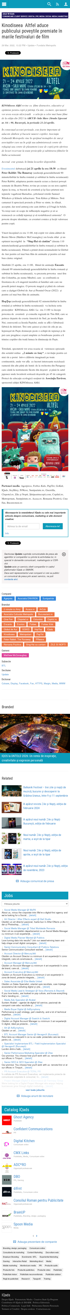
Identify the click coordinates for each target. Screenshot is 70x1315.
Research (26, 1278)
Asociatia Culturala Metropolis (18, 614)
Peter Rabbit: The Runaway (17, 639)
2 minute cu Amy (12, 609)
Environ (20, 624)
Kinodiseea (9, 634)
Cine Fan (8, 619)
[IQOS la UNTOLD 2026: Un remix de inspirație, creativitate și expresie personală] (35, 738)
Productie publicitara (26, 1269)
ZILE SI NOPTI (58, 644)
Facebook (24, 683)
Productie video (44, 1269)
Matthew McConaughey (15, 655)
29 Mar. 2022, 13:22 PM (13, 45)
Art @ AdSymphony (14, 1027)
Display (14, 683)
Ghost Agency (24, 1117)
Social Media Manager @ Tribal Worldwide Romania (29, 928)
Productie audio (51, 1265)
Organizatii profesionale (23, 1168)
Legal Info (26, 1305)
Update (31, 45)
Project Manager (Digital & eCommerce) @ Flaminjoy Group (33, 1080)
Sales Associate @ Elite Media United (23, 981)
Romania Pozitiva (12, 644)
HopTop (38, 629)
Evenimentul (8, 168)
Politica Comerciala (11, 1305)
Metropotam (25, 634)
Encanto (8, 624)
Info (7, 533)
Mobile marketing (10, 1265)
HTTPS (38, 683)
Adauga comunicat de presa (37, 881)
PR (15, 1132)
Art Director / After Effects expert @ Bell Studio (27, 919)
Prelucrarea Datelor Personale (45, 1305)
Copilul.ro (52, 619)
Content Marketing (34, 1252)
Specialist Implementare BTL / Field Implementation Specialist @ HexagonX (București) (34, 1045)
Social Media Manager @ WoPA (20, 909)
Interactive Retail (20, 1261)
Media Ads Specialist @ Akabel (20, 999)
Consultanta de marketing (13, 1252)
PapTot (40, 634)
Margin (47, 683)
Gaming (21, 1180)
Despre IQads (8, 1299)
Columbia (37, 619)
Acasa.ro (30, 609)
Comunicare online (21, 1144)
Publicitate (18, 1120)
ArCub (43, 609)
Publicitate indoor (10, 1274)
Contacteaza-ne (43, 1308)
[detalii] (32, 915)
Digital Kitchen (24, 1141)
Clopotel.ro (23, 619)
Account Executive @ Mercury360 (21, 972)
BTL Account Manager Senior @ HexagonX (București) (31, 1034)
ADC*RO (20, 1165)
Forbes (33, 624)
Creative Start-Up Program (46, 1299)
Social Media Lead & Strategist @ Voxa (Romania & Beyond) (34, 990)
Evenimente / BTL (29, 1256)
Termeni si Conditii (11, 1308)
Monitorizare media (28, 1265)
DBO (17, 1176)
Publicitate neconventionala (31, 1274)
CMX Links (21, 1153)
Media (55, 683)
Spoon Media (23, 1224)
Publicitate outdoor (53, 1274)
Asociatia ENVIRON (28, 598)
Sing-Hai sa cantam (36, 644)
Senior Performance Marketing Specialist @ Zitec (28, 1052)
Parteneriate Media (23, 1299)
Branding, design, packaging (34, 1216)
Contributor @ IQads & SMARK (16, 1302)
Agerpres (8, 598)
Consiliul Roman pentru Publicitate (38, 1200)
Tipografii (37, 1278)
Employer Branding (11, 1256)
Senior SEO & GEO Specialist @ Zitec (23, 1062)
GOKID (25, 629)
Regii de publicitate (10, 1278)
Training (47, 1278)
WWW (62, 683)
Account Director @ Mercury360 (20, 953)
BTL (4, 665)
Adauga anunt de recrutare (36, 1095)
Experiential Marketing (49, 1256)
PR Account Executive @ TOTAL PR (22, 1071)
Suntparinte (48, 598)
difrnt (18, 1188)
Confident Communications (33, 1129)
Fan (32, 683)
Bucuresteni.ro (45, 614)
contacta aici (11, 579)
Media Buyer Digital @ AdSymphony (22, 1009)
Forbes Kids (47, 624)
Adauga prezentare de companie (37, 1242)
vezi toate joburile (35, 1089)
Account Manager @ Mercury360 (20, 962)
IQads (50, 629)
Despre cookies (28, 1308)
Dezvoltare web (52, 1252)
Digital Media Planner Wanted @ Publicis (24, 937)
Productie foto (8, 1269)
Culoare (5, 683)
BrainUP (19, 1212)
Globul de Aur (10, 629)
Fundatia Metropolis (46, 45)
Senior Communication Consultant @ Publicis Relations (31, 947)
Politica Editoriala (41, 1302)
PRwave (40, 639)
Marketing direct (36, 1261)
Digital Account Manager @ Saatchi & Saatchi (27, 1018)
